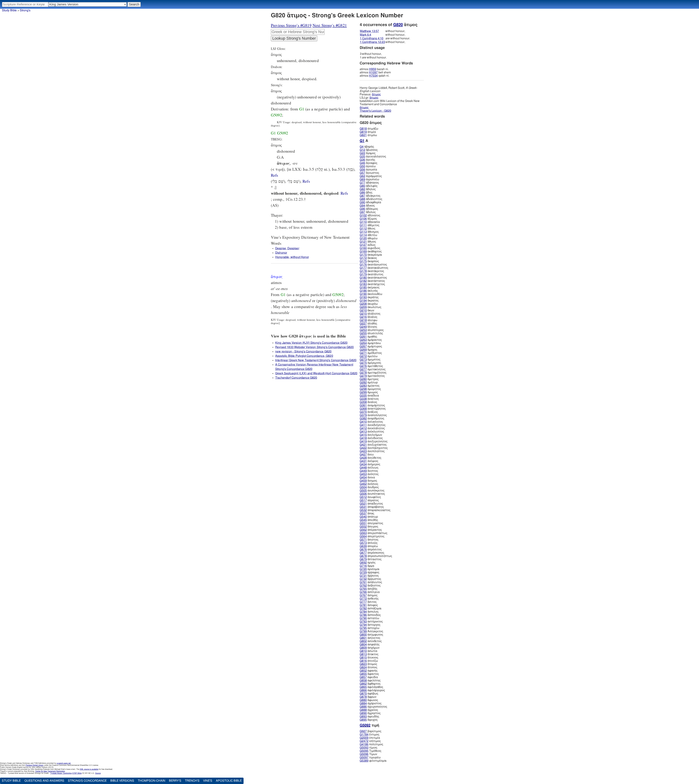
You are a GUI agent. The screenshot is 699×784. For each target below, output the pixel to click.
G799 (363, 631)
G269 (363, 349)
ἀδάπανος (369, 182)
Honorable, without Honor (292, 257)
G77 (362, 182)
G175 (363, 261)
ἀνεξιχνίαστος (373, 444)
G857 (363, 677)
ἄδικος (367, 205)
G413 (363, 431)
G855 (363, 673)
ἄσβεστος (370, 585)
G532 (363, 510)
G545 (363, 520)
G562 (363, 529)
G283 (363, 385)
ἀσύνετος (370, 637)
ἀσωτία (368, 651)
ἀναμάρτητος (372, 405)
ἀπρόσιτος (371, 549)
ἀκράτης (369, 297)
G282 (363, 382)
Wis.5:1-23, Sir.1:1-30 (306, 181)
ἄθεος (367, 228)
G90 (362, 202)
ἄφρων (368, 696)
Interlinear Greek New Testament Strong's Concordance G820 (315, 360)
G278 (363, 372)
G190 (363, 294)
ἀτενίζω (369, 660)
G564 (363, 536)
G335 (363, 395)
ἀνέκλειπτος (372, 431)
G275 (363, 362)
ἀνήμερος (370, 464)
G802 (363, 641)
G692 (363, 562)
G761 (363, 582)
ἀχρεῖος (369, 709)
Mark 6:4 (365, 34)
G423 (363, 451)
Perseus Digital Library (35, 765)
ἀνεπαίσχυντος (374, 447)
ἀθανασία (370, 222)
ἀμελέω (369, 356)
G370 (363, 411)
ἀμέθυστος (371, 353)
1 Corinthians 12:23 (372, 42)
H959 (372, 69)
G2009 (364, 737)
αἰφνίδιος (370, 248)
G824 (363, 667)
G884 (363, 703)
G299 (363, 392)
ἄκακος (368, 258)
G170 (363, 254)
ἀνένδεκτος (371, 438)
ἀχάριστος (371, 703)
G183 (363, 284)
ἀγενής (367, 159)
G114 (363, 235)
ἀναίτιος (369, 398)
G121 (363, 241)
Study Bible (9, 10)
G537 (363, 513)
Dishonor (281, 252)
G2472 (364, 741)
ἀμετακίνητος (373, 369)
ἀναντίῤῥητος (373, 408)
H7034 (373, 75)
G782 (363, 608)
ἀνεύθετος (370, 457)
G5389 (364, 760)
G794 (363, 624)
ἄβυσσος (369, 149)
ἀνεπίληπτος (372, 451)
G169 (363, 251)
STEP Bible (77, 773)
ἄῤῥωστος (370, 578)
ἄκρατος (369, 300)
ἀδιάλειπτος (371, 199)
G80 (362, 185)
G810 (363, 651)
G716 (363, 565)
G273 (363, 359)
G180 (363, 277)
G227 (363, 323)
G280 (363, 379)
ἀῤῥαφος (369, 572)
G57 (362, 172)
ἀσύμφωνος (371, 634)
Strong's (25, 10)
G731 (363, 575)
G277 (363, 369)
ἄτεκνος (369, 657)
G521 (363, 503)
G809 (363, 647)
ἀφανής (369, 670)
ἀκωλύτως (370, 307)
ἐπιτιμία (370, 737)
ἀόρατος (369, 500)
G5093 (364, 747)
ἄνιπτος (369, 470)
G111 (363, 225)
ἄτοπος (368, 667)
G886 (363, 706)
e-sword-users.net (64, 763)
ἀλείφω (368, 320)
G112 (363, 228)
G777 (363, 601)
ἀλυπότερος (372, 330)
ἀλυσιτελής (371, 333)
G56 (362, 169)
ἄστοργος (370, 624)
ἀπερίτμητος (372, 536)
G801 (363, 637)
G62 (362, 176)
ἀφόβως (369, 693)
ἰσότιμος (370, 741)
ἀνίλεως (369, 467)
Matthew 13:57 (369, 31)
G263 (363, 339)
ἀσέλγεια (370, 592)
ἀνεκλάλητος (372, 428)
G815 (363, 657)
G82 (362, 189)
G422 (363, 447)
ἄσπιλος (369, 611)
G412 (363, 428)
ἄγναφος (368, 163)
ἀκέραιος (370, 287)
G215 (363, 313)
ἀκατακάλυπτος (374, 267)
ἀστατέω (369, 618)
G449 (363, 470)
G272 (363, 356)
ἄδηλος (368, 189)
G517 (363, 500)
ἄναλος (368, 402)
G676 (363, 549)
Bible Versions (122, 780)
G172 (363, 258)
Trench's (192, 780)
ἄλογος (368, 326)
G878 (363, 696)
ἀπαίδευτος (371, 503)
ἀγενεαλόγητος (373, 156)
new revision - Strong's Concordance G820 (303, 351)
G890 (363, 713)
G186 (363, 290)
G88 (362, 199)
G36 (362, 159)
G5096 (364, 754)
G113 (363, 231)
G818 (363, 128)
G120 (363, 238)
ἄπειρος (369, 526)
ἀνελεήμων (371, 434)
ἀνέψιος (369, 461)
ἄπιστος (369, 539)
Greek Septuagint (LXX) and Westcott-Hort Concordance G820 (316, 373)
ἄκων (367, 310)
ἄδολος (368, 212)
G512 (363, 497)
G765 (363, 588)
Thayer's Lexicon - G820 (375, 110)
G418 (363, 438)
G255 (363, 333)
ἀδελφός (369, 185)
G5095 (364, 750)
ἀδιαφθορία (370, 202)
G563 (363, 533)
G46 (362, 163)
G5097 (364, 757)
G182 (363, 280)
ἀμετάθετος (371, 366)
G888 (363, 709)
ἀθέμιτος (369, 225)
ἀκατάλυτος (371, 274)
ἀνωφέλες (370, 497)
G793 (363, 621)
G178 (363, 271)
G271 (363, 353)
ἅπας (367, 513)
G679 (363, 559)
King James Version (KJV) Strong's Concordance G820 (311, 342)
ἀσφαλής (370, 644)
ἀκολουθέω (371, 294)
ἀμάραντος (371, 339)
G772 (363, 598)
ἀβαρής (367, 146)
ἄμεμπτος (370, 359)
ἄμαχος (368, 349)
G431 (363, 461)
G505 (363, 490)
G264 (363, 343)
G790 (363, 618)
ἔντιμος (369, 734)
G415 (363, 434)
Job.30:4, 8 (274, 175)
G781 (363, 605)
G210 (363, 310)
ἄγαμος (368, 153)
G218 (363, 320)
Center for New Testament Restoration (50, 771)
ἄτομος (368, 664)
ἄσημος (369, 595)
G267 (363, 346)
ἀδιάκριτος (370, 195)
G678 (363, 556)
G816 (363, 660)
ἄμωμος (369, 392)
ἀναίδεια (369, 395)
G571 (363, 539)
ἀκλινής (369, 290)
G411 (363, 425)
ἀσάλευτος (371, 582)
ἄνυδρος (369, 487)
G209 (363, 307)
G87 (362, 195)
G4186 (364, 744)
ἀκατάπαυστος (373, 277)
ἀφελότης (370, 680)
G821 (363, 135)
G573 (363, 542)
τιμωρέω (370, 757)
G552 (363, 526)
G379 (363, 415)
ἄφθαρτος (370, 683)
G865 (363, 687)
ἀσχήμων (370, 647)
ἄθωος (368, 241)
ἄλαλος (368, 316)
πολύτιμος (371, 744)
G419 (363, 441)
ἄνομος (368, 480)
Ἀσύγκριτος (371, 631)
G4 (362, 146)
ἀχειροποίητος (373, 706)
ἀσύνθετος (371, 641)
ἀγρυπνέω (369, 179)
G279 (363, 375)
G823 (363, 664)
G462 (363, 484)
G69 (362, 179)
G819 (363, 131)
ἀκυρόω (369, 303)
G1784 (364, 734)
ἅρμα (367, 565)
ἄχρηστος (370, 713)
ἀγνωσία (368, 169)
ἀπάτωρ (369, 516)
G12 (362, 149)
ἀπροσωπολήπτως (376, 556)
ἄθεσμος (369, 231)
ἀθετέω (368, 235)
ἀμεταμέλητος (373, 372)
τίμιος (368, 747)
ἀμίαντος (370, 385)
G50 (362, 166)
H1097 (373, 72)
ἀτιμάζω (369, 128)
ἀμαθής (368, 336)
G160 (363, 248)
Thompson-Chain (151, 780)
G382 (363, 418)
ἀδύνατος (370, 215)
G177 (363, 267)
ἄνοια (367, 477)
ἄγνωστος (369, 172)
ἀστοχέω (369, 628)
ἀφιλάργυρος (372, 690)
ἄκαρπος (369, 261)
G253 (363, 330)
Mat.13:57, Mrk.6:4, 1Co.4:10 (344, 193)
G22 (362, 153)
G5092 (276, 115)
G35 (362, 156)
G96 (362, 208)
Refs (274, 175)
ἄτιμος (376, 94)
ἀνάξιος (369, 411)
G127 (363, 244)
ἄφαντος (369, 673)
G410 (363, 421)
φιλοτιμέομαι (373, 760)
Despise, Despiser (287, 248)
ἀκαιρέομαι (371, 254)
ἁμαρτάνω (370, 343)
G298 (363, 389)
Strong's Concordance (87, 780)
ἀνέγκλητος (371, 421)
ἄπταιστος (371, 559)
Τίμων (368, 754)
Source (98, 773)
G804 (363, 644)
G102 (363, 215)
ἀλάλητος (370, 313)
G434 (363, 464)
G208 (363, 303)
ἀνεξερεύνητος (374, 441)
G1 (301, 109)
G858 (363, 680)
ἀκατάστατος (372, 280)
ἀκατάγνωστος (373, 264)
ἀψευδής (369, 716)
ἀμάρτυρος (371, 346)
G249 (363, 326)
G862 (363, 683)
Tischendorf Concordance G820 (296, 377)
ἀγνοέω (368, 166)
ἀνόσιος (369, 484)
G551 (363, 523)
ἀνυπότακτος (372, 493)
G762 (363, 585)
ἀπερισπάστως (373, 533)
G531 (363, 506)
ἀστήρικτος (371, 621)
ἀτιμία (368, 131)
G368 (363, 408)
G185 (363, 287)
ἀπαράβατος (372, 506)
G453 (363, 474)
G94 (362, 205)
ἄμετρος (369, 379)
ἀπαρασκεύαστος (375, 510)
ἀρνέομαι (370, 569)
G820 (398, 25)
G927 (363, 731)
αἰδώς (368, 244)
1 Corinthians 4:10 (371, 38)
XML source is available (89, 769)
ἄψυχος (369, 719)
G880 (363, 700)
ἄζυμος (368, 218)
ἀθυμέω (369, 238)
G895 (363, 719)
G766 (363, 592)
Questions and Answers (44, 780)
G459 (363, 480)
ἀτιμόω (368, 135)
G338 (363, 398)
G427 (363, 454)
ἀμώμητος (370, 389)
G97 (362, 212)
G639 (363, 546)
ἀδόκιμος (369, 208)
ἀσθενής (369, 598)
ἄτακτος (369, 654)
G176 (363, 264)
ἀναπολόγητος (373, 415)
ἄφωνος (369, 700)
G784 (363, 611)
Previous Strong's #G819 (291, 25)
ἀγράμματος (371, 176)
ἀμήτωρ (369, 382)
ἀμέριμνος (370, 362)
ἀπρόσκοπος (372, 552)
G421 (363, 444)
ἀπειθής (369, 520)
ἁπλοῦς (369, 542)
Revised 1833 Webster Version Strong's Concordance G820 (314, 347)
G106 (363, 218)
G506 (363, 493)
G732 (363, 578)
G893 (363, 716)
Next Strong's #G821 (330, 25)
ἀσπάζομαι (371, 608)
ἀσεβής (368, 588)
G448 (363, 467)
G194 (363, 300)
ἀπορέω (369, 546)
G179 (363, 274)
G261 (363, 336)
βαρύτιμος (370, 731)
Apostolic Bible (229, 780)
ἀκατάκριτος (372, 271)
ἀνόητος (369, 474)
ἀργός (368, 562)
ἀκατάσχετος (372, 284)
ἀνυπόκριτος (372, 490)
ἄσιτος (368, 601)
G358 (363, 402)
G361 (363, 405)
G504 (363, 487)
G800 (363, 634)
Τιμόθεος (370, 750)
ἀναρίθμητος (372, 418)
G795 (363, 628)
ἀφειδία (369, 677)
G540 (363, 516)
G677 (363, 552)
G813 (363, 654)
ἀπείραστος (371, 523)
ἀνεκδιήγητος (373, 425)
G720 (363, 569)
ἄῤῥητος (369, 575)
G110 (363, 222)
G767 (363, 595)
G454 (363, 477)
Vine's (207, 780)
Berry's (175, 780)
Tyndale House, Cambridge (61, 773)
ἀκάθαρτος (371, 251)
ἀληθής (368, 323)
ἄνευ (367, 454)
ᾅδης (366, 192)
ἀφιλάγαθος (371, 687)
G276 (363, 366)
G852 (363, 670)
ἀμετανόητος (372, 375)
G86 (362, 192)
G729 (363, 572)
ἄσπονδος (370, 615)
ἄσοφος (369, 605)
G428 (363, 457)
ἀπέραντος (371, 529)
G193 (363, 297)
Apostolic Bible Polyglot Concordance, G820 (304, 355)
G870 (363, 693)
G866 (363, 690)
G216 (363, 316)
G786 (363, 615)
